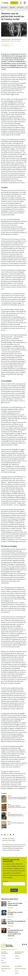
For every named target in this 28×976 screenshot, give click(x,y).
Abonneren (14, 2)
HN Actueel (20, 7)
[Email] (10, 834)
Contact (3, 970)
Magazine (12, 7)
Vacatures (17, 958)
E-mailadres (5, 881)
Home (2, 10)
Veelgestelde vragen (6, 968)
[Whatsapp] (7, 834)
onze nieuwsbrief (13, 949)
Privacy (16, 970)
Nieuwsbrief (4, 7)
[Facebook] (4, 834)
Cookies (17, 973)
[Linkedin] (13, 834)
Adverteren (3, 962)
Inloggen (17, 955)
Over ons (3, 955)
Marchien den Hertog (5, 39)
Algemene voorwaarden (20, 968)
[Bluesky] (1, 834)
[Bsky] (24, 944)
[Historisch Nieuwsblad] (4, 3)
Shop (2, 960)
